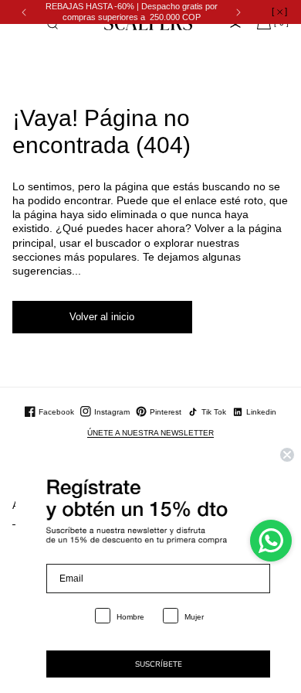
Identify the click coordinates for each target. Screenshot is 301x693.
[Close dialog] (287, 455)
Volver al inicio (101, 317)
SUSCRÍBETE (158, 664)
